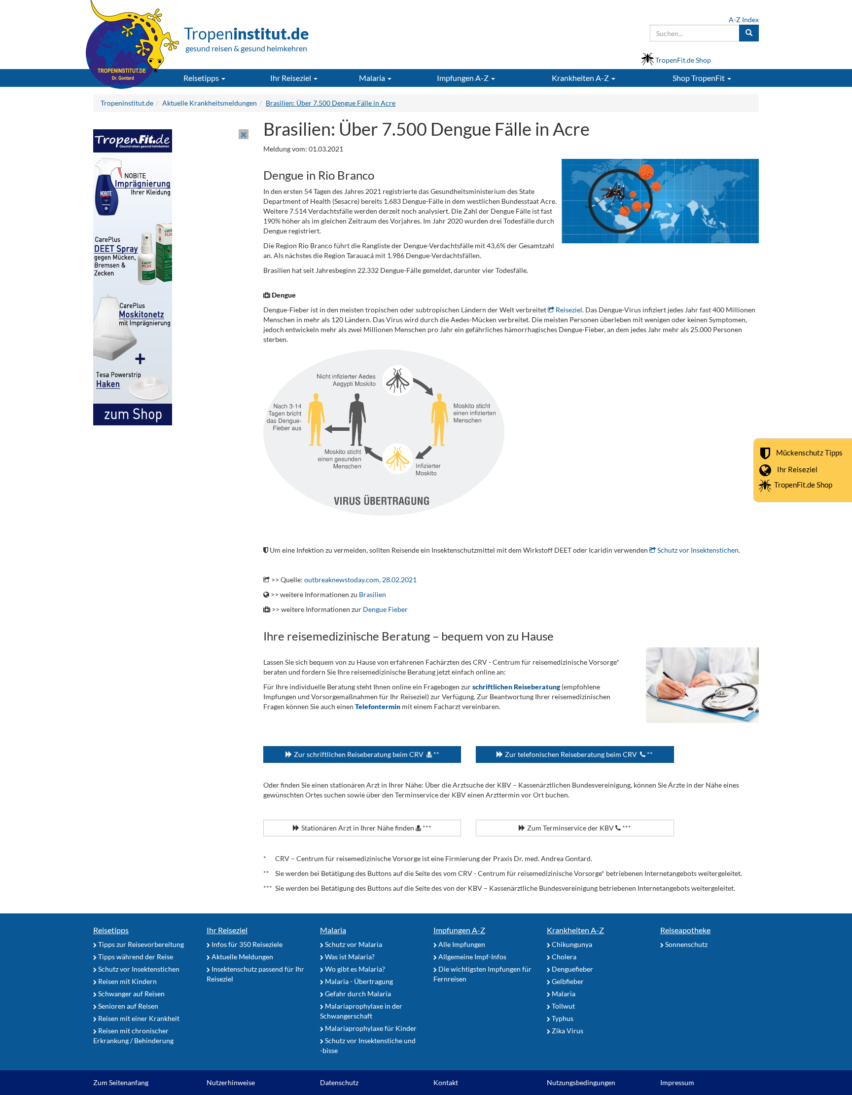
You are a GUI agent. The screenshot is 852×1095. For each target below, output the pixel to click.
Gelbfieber (567, 981)
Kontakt (445, 1082)
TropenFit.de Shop (803, 484)
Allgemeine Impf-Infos (471, 956)
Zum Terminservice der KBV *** (578, 828)
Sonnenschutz (686, 944)
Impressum (677, 1082)
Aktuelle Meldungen (241, 956)
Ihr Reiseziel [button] (291, 77)
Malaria (333, 930)
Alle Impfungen (461, 944)
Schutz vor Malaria (352, 944)
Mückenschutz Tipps (809, 452)
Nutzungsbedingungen (581, 1082)
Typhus (561, 1018)
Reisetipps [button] (201, 77)
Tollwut (562, 1006)
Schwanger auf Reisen (131, 993)
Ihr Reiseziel (797, 468)
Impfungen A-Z (459, 930)
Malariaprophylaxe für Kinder (370, 1028)
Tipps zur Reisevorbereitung (140, 944)
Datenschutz (339, 1082)
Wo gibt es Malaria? (354, 969)
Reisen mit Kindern (127, 981)
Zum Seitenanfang (120, 1082)
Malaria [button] (373, 77)
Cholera (563, 956)
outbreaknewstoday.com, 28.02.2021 (360, 579)
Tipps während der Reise (135, 956)
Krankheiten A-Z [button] (581, 77)
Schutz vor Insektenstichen (697, 550)
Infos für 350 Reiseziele (246, 944)
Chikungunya (571, 944)
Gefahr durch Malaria (357, 993)
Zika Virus (566, 1030)
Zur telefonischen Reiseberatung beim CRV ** (578, 754)
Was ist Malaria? (349, 956)
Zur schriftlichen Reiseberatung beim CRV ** (365, 754)
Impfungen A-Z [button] (463, 77)
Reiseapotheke (685, 930)
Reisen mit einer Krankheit (138, 1018)
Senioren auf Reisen (127, 1006)
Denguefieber (571, 969)
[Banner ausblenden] (243, 134)
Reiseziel (568, 309)
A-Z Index (744, 19)
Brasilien (372, 594)
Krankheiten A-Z (575, 930)
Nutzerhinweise (231, 1082)
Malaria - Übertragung (358, 981)
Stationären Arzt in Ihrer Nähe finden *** (365, 828)
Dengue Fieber (385, 609)
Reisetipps (111, 930)
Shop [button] (699, 77)
